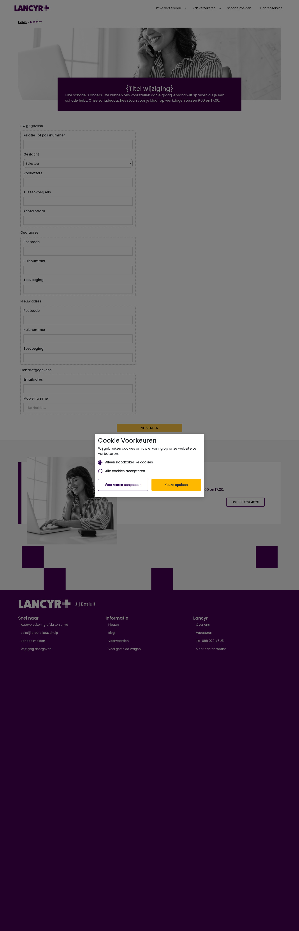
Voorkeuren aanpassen (123, 485)
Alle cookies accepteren (125, 471)
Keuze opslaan (176, 485)
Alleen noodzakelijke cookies (129, 462)
